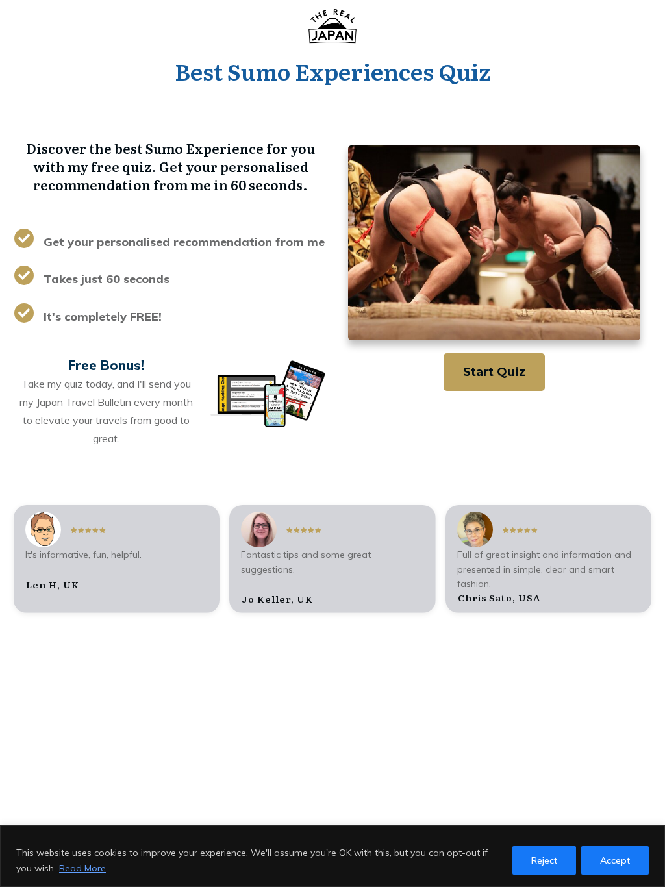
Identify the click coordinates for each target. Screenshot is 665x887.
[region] (332, 856)
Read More (82, 868)
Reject (544, 860)
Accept (615, 860)
